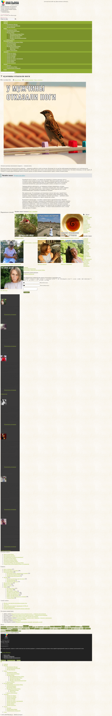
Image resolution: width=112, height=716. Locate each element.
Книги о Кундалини (12, 50)
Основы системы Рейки (10, 558)
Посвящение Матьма (12, 24)
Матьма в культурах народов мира (15, 578)
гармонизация (40, 627)
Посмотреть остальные (10, 314)
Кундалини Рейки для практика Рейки (14, 562)
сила (66, 628)
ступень (81, 628)
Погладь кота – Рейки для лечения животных (87, 250)
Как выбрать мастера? (9, 555)
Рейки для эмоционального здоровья (16, 596)
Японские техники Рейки (10, 560)
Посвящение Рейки (12, 30)
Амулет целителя (11, 62)
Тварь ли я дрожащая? (86, 246)
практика (37, 629)
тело (84, 629)
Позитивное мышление (29, 268)
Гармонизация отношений (13, 68)
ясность (19, 631)
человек (8, 631)
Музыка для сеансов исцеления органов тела (15, 603)
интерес (85, 220)
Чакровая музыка (14, 47)
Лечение (9, 65)
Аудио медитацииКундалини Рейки (11, 44)
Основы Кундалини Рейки (14, 574)
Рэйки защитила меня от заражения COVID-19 (16, 606)
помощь (32, 629)
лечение (85, 221)
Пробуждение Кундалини (13, 576)
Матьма (6, 23)
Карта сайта (7, 655)
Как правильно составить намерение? (13, 557)
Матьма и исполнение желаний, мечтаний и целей (29, 622)
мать (81, 627)
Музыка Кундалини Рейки (13, 46)
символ (69, 629)
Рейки (5, 587)
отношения (15, 628)
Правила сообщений (28, 274)
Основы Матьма (11, 580)
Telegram (2, 14)
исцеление (57, 627)
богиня (34, 627)
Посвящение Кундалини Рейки (15, 42)
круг (63, 627)
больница (85, 216)
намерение (4, 629)
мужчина (85, 222)
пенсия (85, 229)
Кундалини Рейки (8, 41)
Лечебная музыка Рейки (16, 35)
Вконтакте (3, 660)
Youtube (18, 660)
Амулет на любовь (11, 54)
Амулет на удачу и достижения (15, 58)
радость (41, 628)
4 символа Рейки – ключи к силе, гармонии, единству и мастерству (34, 618)
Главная (6, 21)
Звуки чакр (12, 49)
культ (66, 627)
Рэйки (5, 28)
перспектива (86, 231)
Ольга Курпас (17, 80)
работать (85, 232)
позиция (27, 628)
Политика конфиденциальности (12, 657)
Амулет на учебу (11, 57)
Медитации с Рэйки (12, 591)
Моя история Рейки (9, 554)
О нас (5, 69)
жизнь (88, 218)
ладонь (69, 627)
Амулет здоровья (11, 56)
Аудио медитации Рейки (13, 31)
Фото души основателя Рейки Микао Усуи (86, 255)
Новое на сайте (8, 585)
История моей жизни (9, 607)
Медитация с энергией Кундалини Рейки (34, 270)
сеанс (63, 629)
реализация (46, 629)
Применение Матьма (12, 581)
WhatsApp (7, 14)
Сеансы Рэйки (10, 598)
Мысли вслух (7, 584)
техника (88, 629)
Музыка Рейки (10, 32)
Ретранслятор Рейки (12, 67)
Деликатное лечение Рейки (11, 561)
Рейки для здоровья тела (13, 594)
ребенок (51, 628)
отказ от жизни (87, 227)
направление (86, 224)
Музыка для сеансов (15, 36)
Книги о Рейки (11, 39)
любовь (78, 627)
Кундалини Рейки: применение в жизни (17, 573)
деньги (48, 627)
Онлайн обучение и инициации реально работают (17, 608)
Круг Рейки (10, 589)
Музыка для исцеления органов (18, 38)
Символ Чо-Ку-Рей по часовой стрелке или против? (24, 616)
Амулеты (6, 51)
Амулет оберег (10, 61)
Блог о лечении (33, 211)
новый (85, 225)
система (73, 628)
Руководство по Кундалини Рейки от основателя (16, 564)
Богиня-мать (3, 627)
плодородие (23, 628)
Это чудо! (6, 604)
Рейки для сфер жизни (12, 595)
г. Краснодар (4, 394)
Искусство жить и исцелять (11, 570)
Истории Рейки (11, 588)
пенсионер (86, 228)
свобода (59, 628)
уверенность (3, 631)
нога (88, 225)
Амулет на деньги (11, 53)
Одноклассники (11, 660)
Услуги (5, 64)
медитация (85, 627)
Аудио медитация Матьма (13, 25)
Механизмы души (8, 583)
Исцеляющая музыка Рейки (17, 34)
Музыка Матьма (11, 27)
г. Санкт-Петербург (6, 550)
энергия (14, 631)
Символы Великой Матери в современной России (86, 241)
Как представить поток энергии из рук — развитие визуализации (29, 613)
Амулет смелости (11, 60)
